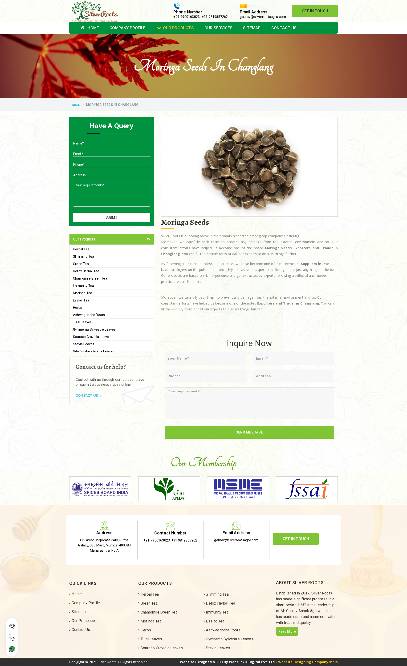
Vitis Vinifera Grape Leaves (93, 351)
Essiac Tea (81, 300)
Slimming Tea (83, 256)
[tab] (111, 239)
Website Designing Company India (308, 662)
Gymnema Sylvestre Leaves (94, 329)
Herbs (77, 307)
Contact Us (284, 27)
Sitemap (251, 27)
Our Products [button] (84, 239)
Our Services (218, 27)
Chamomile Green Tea (90, 278)
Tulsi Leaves (82, 322)
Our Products (178, 27)
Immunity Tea (83, 286)
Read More (287, 631)
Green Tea (81, 264)
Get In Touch (315, 11)
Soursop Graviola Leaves (92, 337)
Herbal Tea (81, 249)
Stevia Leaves (83, 344)
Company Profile (128, 27)
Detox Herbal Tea (86, 271)
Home (92, 27)
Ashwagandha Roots (89, 315)
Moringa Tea (82, 293)
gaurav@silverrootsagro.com (263, 17)
